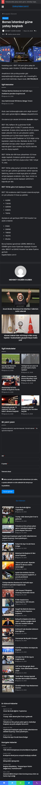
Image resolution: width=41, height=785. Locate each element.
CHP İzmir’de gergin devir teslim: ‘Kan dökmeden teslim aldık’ (26, 668)
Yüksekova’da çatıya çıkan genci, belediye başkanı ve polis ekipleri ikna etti (25, 528)
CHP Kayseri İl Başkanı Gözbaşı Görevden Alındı (24, 591)
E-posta (5, 464)
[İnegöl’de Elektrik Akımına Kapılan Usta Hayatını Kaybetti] (8, 612)
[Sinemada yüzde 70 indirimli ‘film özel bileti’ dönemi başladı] (11, 400)
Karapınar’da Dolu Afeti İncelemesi (9, 367)
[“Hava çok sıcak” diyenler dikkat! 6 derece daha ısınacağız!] (8, 565)
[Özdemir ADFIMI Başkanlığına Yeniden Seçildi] (30, 400)
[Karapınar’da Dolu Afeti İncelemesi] (11, 359)
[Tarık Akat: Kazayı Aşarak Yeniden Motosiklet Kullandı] (8, 679)
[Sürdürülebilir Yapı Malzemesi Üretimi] (8, 688)
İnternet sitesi (6, 471)
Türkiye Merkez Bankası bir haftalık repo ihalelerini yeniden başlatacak (17, 584)
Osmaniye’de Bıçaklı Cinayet (26, 638)
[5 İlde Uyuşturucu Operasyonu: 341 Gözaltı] (8, 603)
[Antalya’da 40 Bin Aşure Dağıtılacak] (8, 660)
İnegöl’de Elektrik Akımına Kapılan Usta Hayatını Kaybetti (25, 611)
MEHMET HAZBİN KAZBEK (13, 31)
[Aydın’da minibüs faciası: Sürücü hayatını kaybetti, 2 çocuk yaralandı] (8, 575)
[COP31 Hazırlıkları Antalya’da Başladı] (8, 650)
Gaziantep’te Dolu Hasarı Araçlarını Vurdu (11, 389)
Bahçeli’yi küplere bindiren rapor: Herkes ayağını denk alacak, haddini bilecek (25, 621)
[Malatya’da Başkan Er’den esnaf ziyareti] (8, 556)
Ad (3, 456)
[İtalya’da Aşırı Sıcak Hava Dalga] (8, 547)
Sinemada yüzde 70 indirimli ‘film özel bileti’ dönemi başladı (10, 409)
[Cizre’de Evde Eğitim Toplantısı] (8, 510)
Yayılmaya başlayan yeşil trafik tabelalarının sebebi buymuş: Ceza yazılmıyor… (19, 537)
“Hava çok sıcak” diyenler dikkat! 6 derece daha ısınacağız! (25, 564)
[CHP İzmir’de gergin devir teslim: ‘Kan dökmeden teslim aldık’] (8, 669)
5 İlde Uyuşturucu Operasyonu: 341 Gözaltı (24, 601)
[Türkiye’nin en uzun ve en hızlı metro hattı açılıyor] (30, 359)
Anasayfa (6, 14)
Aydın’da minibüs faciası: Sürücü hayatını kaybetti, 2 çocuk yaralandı (25, 575)
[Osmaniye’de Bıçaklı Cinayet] (8, 641)
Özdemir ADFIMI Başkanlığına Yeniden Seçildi (29, 409)
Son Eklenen (20, 501)
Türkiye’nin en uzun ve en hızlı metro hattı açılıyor (29, 368)
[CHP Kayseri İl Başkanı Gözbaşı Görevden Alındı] (8, 593)
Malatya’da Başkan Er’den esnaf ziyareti (25, 554)
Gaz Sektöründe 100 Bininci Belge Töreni (17, 101)
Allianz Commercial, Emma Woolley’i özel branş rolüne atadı (29, 378)
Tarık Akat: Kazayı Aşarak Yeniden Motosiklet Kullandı (26, 677)
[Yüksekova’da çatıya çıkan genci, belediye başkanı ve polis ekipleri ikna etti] (8, 529)
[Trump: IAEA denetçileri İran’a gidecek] (8, 520)
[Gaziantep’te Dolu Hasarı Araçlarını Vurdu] (11, 381)
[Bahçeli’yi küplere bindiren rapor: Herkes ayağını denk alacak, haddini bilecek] (8, 622)
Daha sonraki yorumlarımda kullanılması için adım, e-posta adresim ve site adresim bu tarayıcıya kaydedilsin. (20, 482)
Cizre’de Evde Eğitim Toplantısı (23, 508)
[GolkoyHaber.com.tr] (20, 6)
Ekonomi (14, 14)
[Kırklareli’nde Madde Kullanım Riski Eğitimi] (8, 632)
